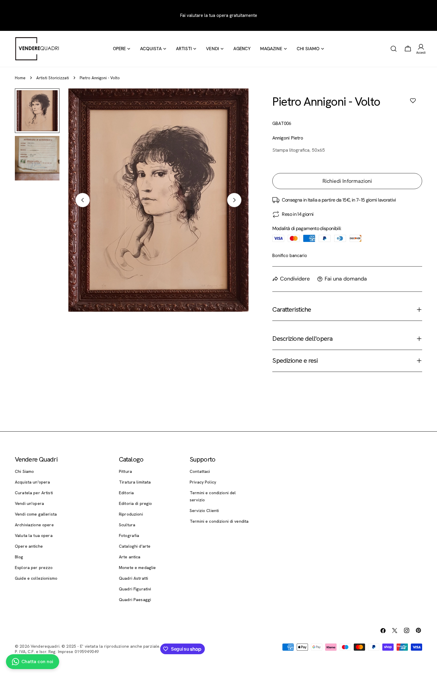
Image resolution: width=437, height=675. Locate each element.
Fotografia (129, 535)
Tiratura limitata (135, 482)
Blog (19, 557)
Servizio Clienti (204, 510)
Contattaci (200, 471)
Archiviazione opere (34, 524)
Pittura (125, 471)
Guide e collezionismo (36, 578)
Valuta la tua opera (34, 535)
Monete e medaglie (137, 567)
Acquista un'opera (32, 482)
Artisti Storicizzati (52, 77)
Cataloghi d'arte (134, 546)
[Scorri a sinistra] (83, 200)
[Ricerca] (394, 49)
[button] (413, 100)
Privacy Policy (203, 482)
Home (20, 77)
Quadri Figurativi (135, 589)
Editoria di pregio (135, 503)
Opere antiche (29, 546)
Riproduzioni (131, 514)
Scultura (127, 524)
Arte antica (130, 557)
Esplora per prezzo (34, 567)
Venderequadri (45, 646)
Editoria (126, 492)
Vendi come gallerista (36, 514)
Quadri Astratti (133, 578)
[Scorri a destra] (234, 200)
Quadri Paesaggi (135, 599)
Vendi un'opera (29, 503)
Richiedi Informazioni (347, 181)
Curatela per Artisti (34, 492)
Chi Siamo (24, 471)
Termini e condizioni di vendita (219, 521)
